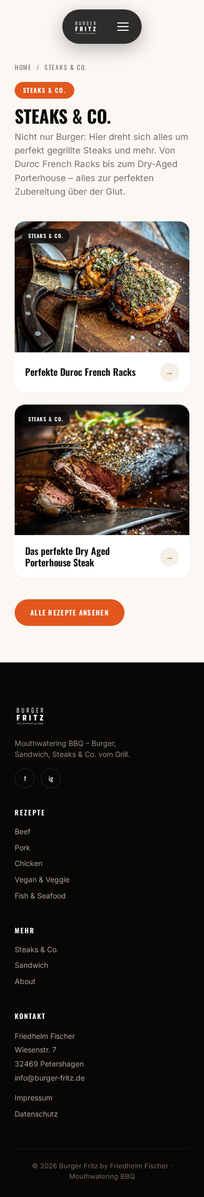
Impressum (33, 1097)
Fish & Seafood (40, 895)
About (25, 981)
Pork (22, 847)
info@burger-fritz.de (50, 1077)
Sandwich (31, 965)
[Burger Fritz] (85, 27)
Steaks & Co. (37, 949)
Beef (22, 831)
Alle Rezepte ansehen (69, 612)
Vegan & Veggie (42, 879)
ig (51, 778)
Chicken (28, 863)
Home (23, 67)
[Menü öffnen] (123, 26)
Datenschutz (36, 1113)
